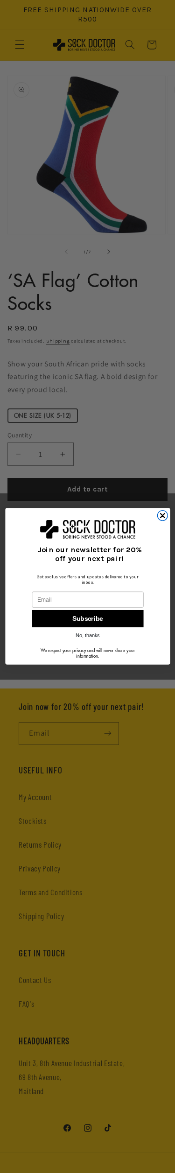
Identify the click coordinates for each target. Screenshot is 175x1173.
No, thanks (88, 636)
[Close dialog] (162, 516)
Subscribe (87, 618)
